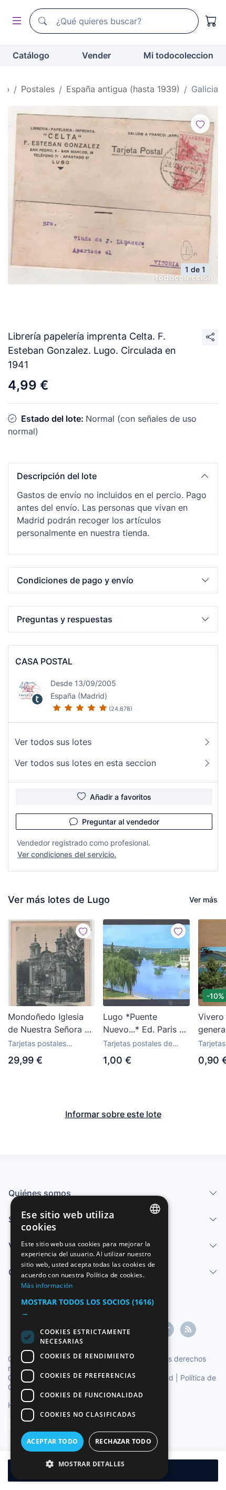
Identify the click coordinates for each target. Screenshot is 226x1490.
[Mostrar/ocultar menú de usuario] (14, 21)
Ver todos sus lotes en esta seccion (85, 763)
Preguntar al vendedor (120, 821)
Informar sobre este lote (113, 1114)
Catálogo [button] (31, 55)
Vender (96, 55)
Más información (47, 1285)
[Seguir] (200, 123)
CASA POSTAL (44, 661)
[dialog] (89, 1337)
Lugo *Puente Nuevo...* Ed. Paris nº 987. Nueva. (145, 1023)
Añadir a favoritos (120, 796)
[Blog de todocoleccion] (188, 1329)
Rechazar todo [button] (123, 1441)
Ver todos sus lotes (53, 742)
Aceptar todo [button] (52, 1441)
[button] (113, 476)
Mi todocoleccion (178, 55)
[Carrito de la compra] (211, 21)
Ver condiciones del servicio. (66, 854)
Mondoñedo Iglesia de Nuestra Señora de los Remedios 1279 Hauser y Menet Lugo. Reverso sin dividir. (51, 1023)
